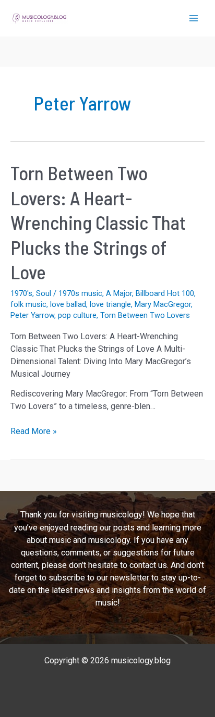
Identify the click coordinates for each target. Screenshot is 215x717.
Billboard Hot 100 (165, 293)
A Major (119, 293)
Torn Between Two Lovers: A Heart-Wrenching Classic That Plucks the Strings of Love (98, 222)
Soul (43, 293)
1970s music (80, 293)
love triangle (110, 304)
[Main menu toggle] (194, 18)
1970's (21, 293)
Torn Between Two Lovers (145, 315)
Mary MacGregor (163, 304)
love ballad (68, 304)
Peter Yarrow (32, 315)
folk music (28, 304)
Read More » (33, 432)
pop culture (77, 315)
